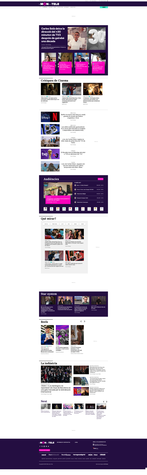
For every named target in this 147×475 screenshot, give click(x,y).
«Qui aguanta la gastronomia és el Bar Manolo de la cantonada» (47, 350)
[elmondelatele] (92, 455)
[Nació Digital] (50, 4)
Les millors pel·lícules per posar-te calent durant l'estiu (73, 264)
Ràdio (55, 7)
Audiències (45, 7)
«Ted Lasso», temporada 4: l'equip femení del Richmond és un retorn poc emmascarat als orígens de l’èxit (54, 265)
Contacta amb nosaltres (44, 450)
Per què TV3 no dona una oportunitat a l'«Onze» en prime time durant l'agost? (53, 48)
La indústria (72, 7)
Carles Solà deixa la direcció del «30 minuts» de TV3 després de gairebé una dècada (53, 35)
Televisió (50, 7)
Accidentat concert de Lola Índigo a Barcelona (78, 412)
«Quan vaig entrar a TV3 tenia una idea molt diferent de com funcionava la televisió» (48, 67)
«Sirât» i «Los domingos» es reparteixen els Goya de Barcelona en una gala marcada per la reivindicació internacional (56, 389)
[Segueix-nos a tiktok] (48, 447)
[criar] (102, 455)
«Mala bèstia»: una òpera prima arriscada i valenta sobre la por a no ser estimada (50, 99)
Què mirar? (66, 7)
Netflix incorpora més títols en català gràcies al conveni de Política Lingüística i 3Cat (73, 116)
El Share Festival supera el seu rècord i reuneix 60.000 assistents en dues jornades (68, 413)
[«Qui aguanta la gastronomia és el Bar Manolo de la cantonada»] (47, 335)
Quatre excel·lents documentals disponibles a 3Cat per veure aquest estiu (74, 243)
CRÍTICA (49, 96)
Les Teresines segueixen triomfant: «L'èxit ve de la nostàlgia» (62, 349)
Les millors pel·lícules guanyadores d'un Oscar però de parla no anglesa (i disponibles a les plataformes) (73, 128)
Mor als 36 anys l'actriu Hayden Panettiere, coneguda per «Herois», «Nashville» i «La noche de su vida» (48, 309)
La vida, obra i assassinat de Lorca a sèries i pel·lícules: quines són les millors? (65, 66)
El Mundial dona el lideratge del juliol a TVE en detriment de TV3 (73, 153)
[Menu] (40, 7)
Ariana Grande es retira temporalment (45, 412)
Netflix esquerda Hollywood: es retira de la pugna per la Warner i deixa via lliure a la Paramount (97, 390)
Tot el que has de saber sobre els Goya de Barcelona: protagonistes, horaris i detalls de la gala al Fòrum (97, 380)
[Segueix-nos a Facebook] (40, 447)
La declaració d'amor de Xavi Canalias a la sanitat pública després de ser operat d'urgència (80, 308)
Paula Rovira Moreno (45, 353)
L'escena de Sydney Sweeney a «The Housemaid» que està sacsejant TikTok (76, 349)
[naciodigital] (44, 455)
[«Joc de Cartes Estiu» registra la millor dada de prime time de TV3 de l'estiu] (50, 141)
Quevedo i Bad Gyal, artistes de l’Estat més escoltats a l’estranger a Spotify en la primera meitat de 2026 (56, 414)
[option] (50, 94)
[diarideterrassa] (66, 455)
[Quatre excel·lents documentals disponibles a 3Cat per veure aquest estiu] (74, 234)
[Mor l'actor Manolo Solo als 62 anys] (98, 300)
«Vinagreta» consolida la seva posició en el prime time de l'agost (58, 199)
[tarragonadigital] (79, 455)
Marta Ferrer (64, 104)
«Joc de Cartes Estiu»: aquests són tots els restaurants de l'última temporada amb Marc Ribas (73, 165)
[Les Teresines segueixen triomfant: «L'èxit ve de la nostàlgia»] (62, 335)
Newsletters (94, 0)
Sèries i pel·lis (43, 96)
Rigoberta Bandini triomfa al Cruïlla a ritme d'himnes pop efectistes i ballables (90, 413)
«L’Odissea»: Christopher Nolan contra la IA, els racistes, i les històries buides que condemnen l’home (91, 100)
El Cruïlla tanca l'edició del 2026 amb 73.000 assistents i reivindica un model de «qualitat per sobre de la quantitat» (101, 415)
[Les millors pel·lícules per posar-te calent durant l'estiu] (74, 256)
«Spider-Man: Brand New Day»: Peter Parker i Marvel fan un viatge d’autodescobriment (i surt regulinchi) (71, 100)
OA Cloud (106, 464)
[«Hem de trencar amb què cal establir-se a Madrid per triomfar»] (98, 60)
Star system (60, 7)
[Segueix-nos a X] (42, 447)
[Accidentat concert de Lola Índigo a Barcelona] (79, 406)
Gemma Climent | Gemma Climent (77, 353)
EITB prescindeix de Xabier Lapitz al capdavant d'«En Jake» (81, 65)
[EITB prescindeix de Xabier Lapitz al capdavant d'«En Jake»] (81, 60)
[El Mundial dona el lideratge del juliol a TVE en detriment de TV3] (50, 154)
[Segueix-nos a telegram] (46, 447)
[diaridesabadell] (54, 455)
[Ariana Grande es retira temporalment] (46, 406)
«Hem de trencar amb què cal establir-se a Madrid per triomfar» (98, 68)
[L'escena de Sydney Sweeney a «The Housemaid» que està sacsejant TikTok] (77, 335)
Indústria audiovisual (94, 387)
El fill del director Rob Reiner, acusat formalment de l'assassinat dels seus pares (65, 308)
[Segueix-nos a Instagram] (44, 447)
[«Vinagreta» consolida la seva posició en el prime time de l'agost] (58, 190)
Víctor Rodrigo (48, 44)
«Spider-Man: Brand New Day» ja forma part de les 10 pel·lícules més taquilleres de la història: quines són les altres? (54, 243)
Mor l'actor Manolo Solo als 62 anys (98, 307)
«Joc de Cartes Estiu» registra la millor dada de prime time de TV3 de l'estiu (73, 140)
